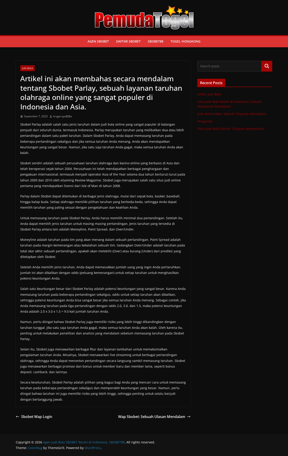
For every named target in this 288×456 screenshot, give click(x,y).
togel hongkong (185, 41)
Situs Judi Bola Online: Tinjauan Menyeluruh (230, 128)
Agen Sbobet (98, 41)
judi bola (27, 68)
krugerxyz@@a (62, 116)
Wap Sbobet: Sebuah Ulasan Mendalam (151, 416)
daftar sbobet (128, 41)
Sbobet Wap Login (36, 416)
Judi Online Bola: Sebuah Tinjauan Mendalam (231, 114)
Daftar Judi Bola (209, 94)
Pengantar (205, 121)
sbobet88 (155, 41)
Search (266, 66)
